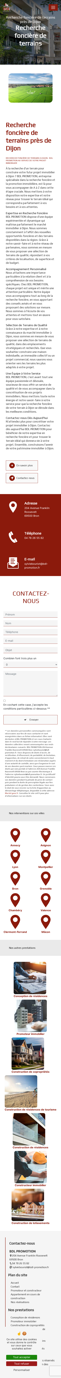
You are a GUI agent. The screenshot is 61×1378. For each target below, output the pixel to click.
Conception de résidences (25, 1317)
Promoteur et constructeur (26, 1290)
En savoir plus (24, 465)
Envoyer (34, 719)
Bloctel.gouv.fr (11, 793)
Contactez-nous (25, 478)
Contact (15, 1286)
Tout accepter (21, 1357)
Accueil (15, 1282)
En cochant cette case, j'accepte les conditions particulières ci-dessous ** (26, 706)
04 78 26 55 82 (34, 537)
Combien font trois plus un (19, 658)
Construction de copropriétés (27, 1325)
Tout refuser (21, 1363)
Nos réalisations (20, 1302)
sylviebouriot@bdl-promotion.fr (36, 565)
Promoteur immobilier (23, 1321)
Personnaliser (22, 1370)
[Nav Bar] (53, 7)
